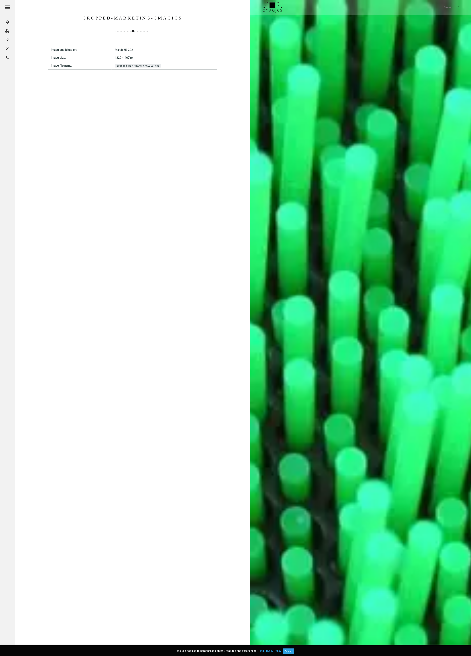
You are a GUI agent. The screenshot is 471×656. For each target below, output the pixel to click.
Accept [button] (288, 651)
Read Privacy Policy (269, 651)
